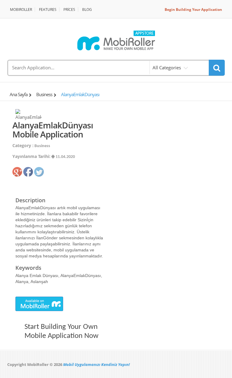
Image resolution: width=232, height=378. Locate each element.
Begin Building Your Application (193, 9)
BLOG (87, 9)
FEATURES (47, 9)
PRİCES (69, 9)
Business (44, 94)
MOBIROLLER (21, 9)
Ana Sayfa (18, 94)
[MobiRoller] (116, 40)
